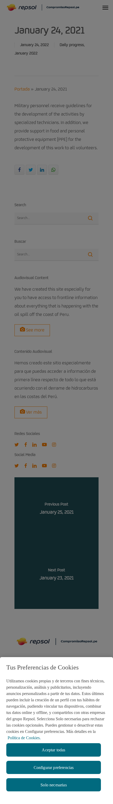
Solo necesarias (53, 785)
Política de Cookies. (24, 738)
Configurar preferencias (54, 767)
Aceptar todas (53, 750)
